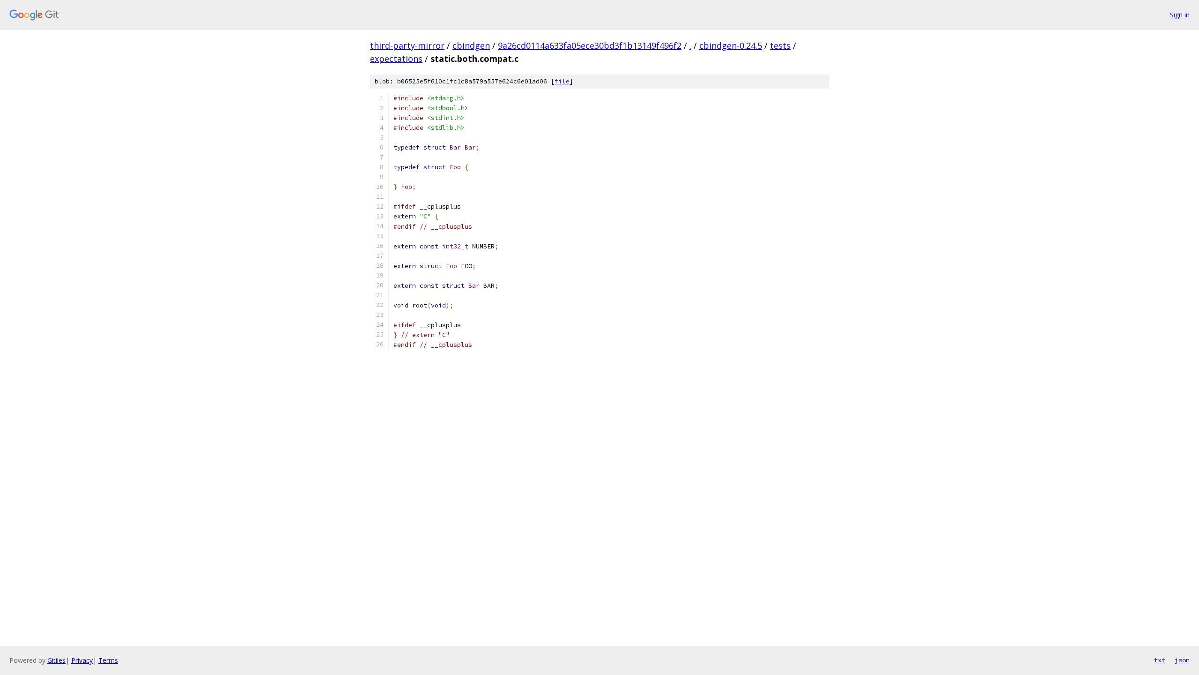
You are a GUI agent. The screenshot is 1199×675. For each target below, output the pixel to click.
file (562, 81)
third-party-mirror (407, 45)
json (1182, 660)
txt (1159, 660)
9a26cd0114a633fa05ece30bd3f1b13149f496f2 (589, 45)
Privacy (82, 660)
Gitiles (56, 660)
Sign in (1180, 14)
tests (780, 45)
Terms (108, 660)
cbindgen (471, 45)
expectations (396, 58)
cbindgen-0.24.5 (730, 45)
